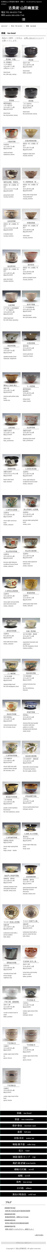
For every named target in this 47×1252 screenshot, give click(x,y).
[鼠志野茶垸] (11, 257)
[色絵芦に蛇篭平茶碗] (11, 868)
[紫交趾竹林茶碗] (11, 788)
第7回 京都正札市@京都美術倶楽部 (17, 1223)
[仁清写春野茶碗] (11, 829)
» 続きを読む (39, 1235)
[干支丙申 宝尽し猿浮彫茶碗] (31, 952)
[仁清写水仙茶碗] (11, 501)
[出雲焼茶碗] (31, 336)
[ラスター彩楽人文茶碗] (11, 912)
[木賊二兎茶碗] (31, 623)
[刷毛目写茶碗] (11, 623)
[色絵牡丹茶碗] (11, 706)
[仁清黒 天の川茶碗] (31, 827)
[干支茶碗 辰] (31, 992)
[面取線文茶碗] (11, 953)
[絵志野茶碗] (31, 419)
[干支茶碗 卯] (31, 1035)
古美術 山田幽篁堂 (23, 8)
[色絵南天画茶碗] (31, 747)
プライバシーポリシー (23, 1243)
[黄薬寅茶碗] (31, 584)
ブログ (8, 1202)
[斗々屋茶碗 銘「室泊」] (31, 174)
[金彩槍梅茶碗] (31, 869)
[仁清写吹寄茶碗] (31, 460)
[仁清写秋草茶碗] (11, 747)
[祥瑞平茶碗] (31, 705)
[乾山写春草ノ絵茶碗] (31, 501)
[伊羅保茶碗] (31, 215)
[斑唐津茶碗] (11, 337)
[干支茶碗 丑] (11, 1034)
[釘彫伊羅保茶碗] (31, 133)
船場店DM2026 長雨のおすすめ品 (16, 1217)
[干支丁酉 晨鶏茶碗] (11, 993)
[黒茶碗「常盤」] (11, 51)
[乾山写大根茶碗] (31, 542)
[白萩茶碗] (11, 296)
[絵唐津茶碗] (11, 214)
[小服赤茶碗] (11, 133)
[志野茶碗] (11, 419)
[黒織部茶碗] (11, 460)
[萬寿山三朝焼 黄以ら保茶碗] (11, 378)
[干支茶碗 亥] (11, 1076)
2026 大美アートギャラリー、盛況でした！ (19, 1229)
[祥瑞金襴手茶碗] (31, 788)
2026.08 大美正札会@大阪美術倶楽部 (17, 1211)
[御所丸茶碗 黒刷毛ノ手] (11, 174)
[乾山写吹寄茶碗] (11, 543)
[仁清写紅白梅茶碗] (11, 583)
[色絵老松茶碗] (31, 665)
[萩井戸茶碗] (31, 296)
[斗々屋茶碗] (31, 378)
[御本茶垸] (31, 256)
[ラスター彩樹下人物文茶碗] (31, 911)
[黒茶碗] (31, 51)
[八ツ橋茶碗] (11, 665)
